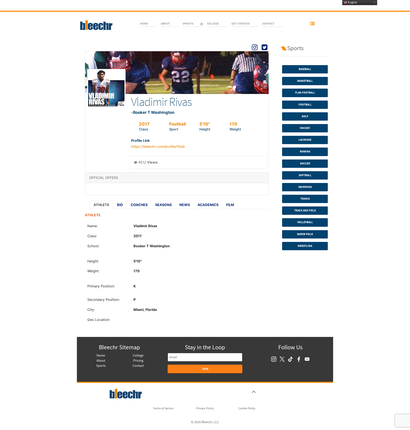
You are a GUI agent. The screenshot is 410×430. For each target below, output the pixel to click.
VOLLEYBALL (305, 222)
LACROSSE (305, 139)
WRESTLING (305, 245)
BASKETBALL (305, 80)
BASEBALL (305, 69)
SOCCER (305, 163)
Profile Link (140, 140)
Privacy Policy (205, 408)
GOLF (305, 116)
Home (101, 355)
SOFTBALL (305, 175)
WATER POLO (305, 234)
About (101, 361)
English (352, 2)
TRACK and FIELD (305, 210)
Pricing (138, 361)
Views (152, 162)
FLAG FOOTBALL (305, 92)
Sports (101, 366)
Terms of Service (163, 408)
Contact (138, 366)
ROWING (305, 151)
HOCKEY (305, 128)
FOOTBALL (305, 104)
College (138, 355)
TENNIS (305, 198)
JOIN (205, 369)
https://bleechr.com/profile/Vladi (158, 146)
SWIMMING (305, 187)
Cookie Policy (246, 408)
